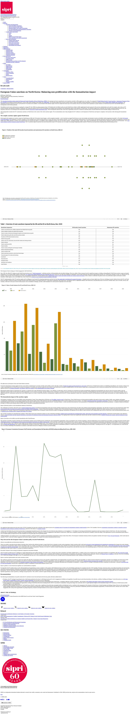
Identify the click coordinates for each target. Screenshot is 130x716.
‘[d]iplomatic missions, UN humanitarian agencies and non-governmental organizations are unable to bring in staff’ (25, 421)
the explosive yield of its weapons (27, 388)
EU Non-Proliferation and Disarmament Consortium (14, 622)
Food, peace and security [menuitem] (14, 42)
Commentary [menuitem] (6, 70)
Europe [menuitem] (10, 35)
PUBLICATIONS (7, 635)
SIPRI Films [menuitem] (8, 68)
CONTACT (5, 651)
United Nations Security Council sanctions (107, 101)
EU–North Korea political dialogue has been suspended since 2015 (40, 274)
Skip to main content (5, 1)
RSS (2, 694)
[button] (3, 600)
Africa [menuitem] (10, 33)
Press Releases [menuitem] (9, 65)
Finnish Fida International (9, 424)
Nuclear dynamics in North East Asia (11, 623)
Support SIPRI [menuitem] (6, 82)
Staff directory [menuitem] (9, 79)
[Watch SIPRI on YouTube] (8, 699)
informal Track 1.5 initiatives (107, 553)
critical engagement (37, 273)
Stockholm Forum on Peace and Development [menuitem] (16, 61)
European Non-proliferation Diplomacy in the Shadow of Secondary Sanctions (17, 613)
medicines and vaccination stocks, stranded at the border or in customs (17, 411)
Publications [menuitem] (5, 47)
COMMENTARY (7, 640)
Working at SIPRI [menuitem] (10, 81)
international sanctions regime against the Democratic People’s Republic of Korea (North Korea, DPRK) (25, 101)
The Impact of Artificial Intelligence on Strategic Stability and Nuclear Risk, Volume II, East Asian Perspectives (24, 618)
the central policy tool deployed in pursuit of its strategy (69, 279)
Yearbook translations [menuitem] (10, 53)
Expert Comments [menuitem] (10, 73)
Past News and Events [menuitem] (11, 57)
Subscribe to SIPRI (7, 702)
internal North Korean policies (28, 407)
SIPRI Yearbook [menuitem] (6, 48)
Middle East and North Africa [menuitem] (15, 36)
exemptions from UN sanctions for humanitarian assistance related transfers (71, 527)
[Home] (7, 13)
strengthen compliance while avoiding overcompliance (32, 562)
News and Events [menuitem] (7, 56)
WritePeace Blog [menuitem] (9, 72)
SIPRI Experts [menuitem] (9, 67)
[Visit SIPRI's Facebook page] (2, 699)
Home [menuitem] (4, 22)
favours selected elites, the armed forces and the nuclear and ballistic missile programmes (19, 409)
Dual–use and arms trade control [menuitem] (15, 27)
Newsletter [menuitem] (8, 64)
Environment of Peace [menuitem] (13, 41)
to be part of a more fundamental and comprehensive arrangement (100, 544)
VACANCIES (6, 649)
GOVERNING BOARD (8, 647)
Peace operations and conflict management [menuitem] (18, 38)
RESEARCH (6, 632)
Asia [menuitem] (10, 34)
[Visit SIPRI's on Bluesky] (1, 699)
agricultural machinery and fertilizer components (97, 400)
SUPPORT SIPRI (7, 650)
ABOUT (5, 645)
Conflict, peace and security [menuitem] (12, 31)
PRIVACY (5, 653)
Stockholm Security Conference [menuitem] (13, 62)
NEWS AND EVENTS (8, 637)
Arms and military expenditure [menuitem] (15, 25)
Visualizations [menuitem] (9, 69)
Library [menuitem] (7, 80)
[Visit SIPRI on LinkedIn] (7, 699)
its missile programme (14, 388)
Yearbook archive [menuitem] (9, 52)
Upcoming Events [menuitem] (10, 58)
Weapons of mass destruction (9, 624)
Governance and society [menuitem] (14, 44)
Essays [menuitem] (7, 74)
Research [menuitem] (5, 23)
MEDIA (5, 638)
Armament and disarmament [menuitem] (12, 24)
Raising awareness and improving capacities (93, 560)
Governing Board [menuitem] (9, 78)
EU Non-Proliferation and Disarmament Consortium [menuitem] (20, 29)
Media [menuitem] (4, 63)
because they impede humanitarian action (38, 109)
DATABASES (6, 634)
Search (2, 18)
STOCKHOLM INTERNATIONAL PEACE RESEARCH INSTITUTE (9, 15)
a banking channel (41, 528)
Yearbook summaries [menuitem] (10, 55)
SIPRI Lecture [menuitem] (9, 59)
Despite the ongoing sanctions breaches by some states (74, 385)
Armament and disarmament (9, 627)
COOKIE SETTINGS (8, 655)
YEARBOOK (6, 636)
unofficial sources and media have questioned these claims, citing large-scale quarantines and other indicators (83, 413)
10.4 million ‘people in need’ (57, 399)
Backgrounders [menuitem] (9, 75)
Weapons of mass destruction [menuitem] (15, 30)
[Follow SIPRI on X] (5, 699)
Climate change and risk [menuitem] (14, 40)
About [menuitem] (4, 76)
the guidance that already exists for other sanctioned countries (100, 581)
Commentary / (4, 88)
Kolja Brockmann (4, 98)
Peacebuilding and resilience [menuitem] (15, 45)
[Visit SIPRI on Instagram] (3, 699)
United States (46, 102)
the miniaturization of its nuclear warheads (45, 388)
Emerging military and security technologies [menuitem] (18, 28)
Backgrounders (10, 88)
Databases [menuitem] (5, 46)
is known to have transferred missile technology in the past (44, 276)
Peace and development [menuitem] (11, 39)
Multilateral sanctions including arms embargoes (13, 625)
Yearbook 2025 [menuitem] (9, 51)
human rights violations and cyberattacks (114, 102)
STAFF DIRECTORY (8, 648)
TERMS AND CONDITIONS (10, 654)
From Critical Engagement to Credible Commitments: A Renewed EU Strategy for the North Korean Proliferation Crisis (26, 616)
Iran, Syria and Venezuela (113, 535)
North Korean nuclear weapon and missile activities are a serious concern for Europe (66, 275)
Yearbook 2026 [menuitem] (9, 50)
